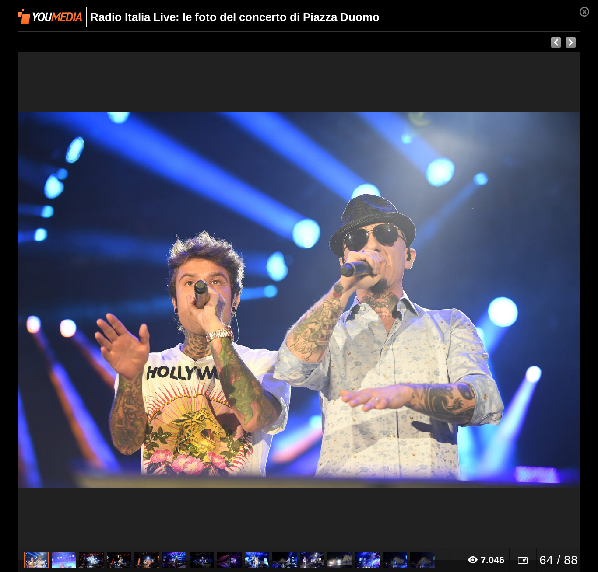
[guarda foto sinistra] (74, 300)
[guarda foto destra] (355, 300)
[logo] (50, 16)
